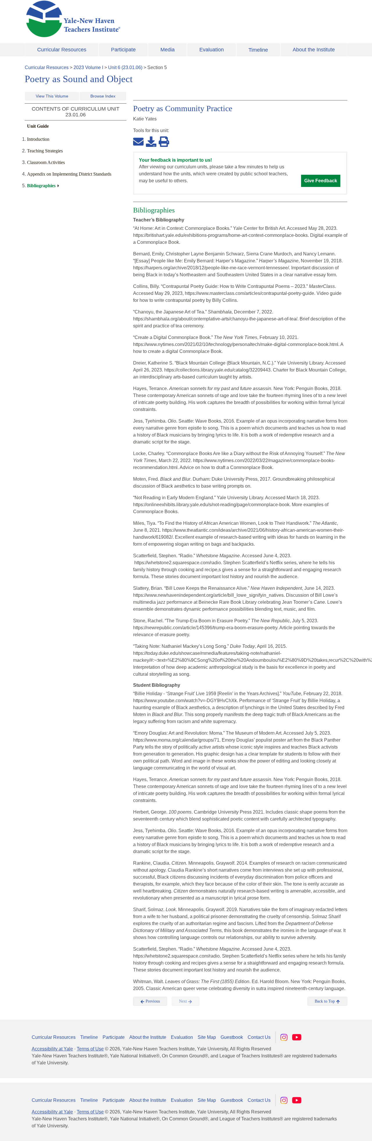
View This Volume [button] (52, 96)
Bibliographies (41, 185)
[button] (338, 1130)
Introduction (38, 139)
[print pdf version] (164, 141)
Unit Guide (38, 126)
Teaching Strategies (45, 150)
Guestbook (232, 1037)
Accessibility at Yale (52, 1048)
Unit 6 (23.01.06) (125, 67)
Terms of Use (90, 1048)
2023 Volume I (88, 67)
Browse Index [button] (102, 96)
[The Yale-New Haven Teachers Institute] (131, 19)
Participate (123, 50)
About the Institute (314, 50)
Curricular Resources (61, 50)
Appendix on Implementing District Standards (69, 174)
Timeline (258, 50)
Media (167, 50)
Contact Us (259, 1037)
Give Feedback (320, 180)
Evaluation (211, 50)
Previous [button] (152, 1001)
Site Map (207, 1037)
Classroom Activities (46, 162)
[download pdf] (151, 141)
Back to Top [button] (325, 1001)
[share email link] (138, 141)
